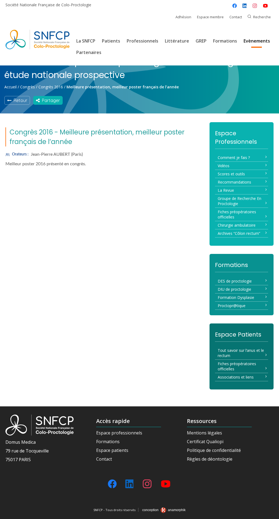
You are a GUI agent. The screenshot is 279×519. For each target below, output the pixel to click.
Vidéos (223, 165)
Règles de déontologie (209, 459)
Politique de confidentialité (214, 450)
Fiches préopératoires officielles (237, 214)
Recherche (262, 16)
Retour (19, 100)
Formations (225, 41)
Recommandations (234, 182)
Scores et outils (231, 173)
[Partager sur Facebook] (234, 6)
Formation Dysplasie (236, 297)
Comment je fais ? (234, 157)
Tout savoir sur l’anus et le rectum (241, 353)
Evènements (257, 41)
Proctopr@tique (231, 305)
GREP (201, 41)
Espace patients (112, 450)
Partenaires (88, 52)
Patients (111, 41)
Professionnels (142, 41)
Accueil (10, 86)
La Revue (226, 190)
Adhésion (183, 16)
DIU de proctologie (234, 289)
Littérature (177, 41)
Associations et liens (236, 377)
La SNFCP (85, 41)
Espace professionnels (119, 433)
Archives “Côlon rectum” (239, 233)
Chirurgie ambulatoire (237, 225)
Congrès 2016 (50, 86)
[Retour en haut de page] (269, 513)
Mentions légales (204, 433)
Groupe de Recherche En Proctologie (239, 201)
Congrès (27, 86)
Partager (50, 100)
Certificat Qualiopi (205, 442)
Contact (235, 16)
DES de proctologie (235, 281)
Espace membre (210, 16)
